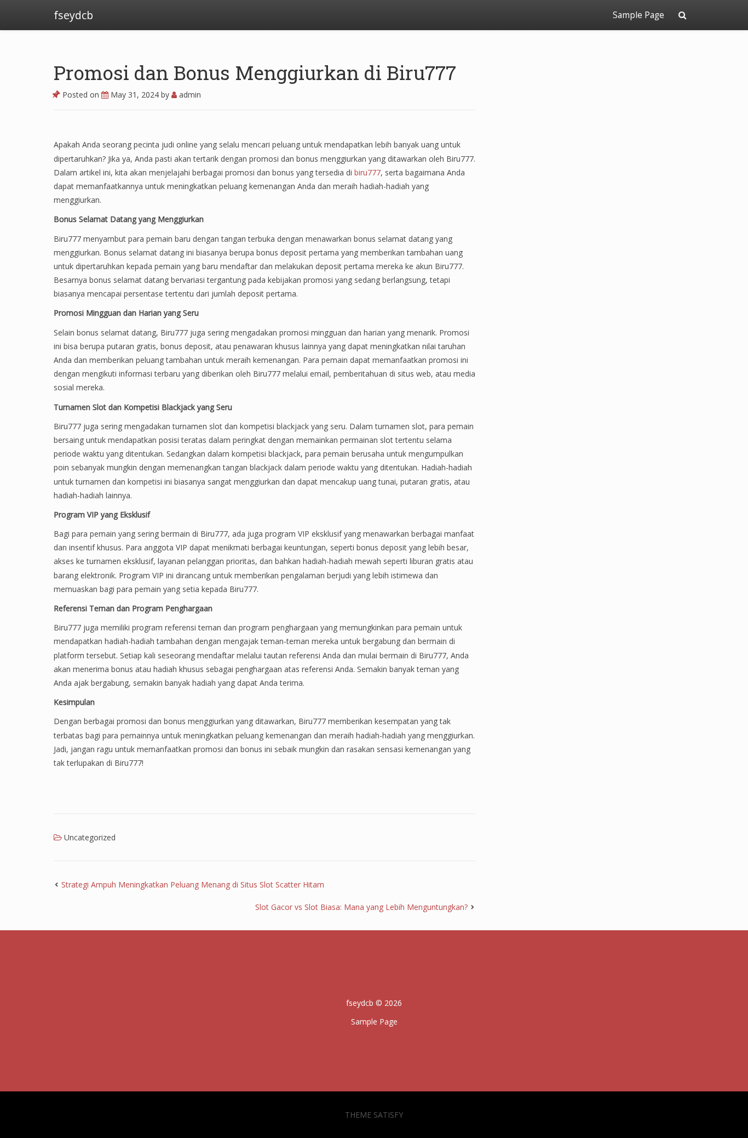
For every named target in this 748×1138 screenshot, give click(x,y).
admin (189, 94)
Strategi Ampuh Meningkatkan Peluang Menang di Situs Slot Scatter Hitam (192, 884)
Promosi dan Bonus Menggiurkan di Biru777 (255, 72)
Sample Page (638, 15)
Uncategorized (90, 837)
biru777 (367, 172)
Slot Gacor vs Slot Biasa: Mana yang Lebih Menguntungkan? (361, 907)
